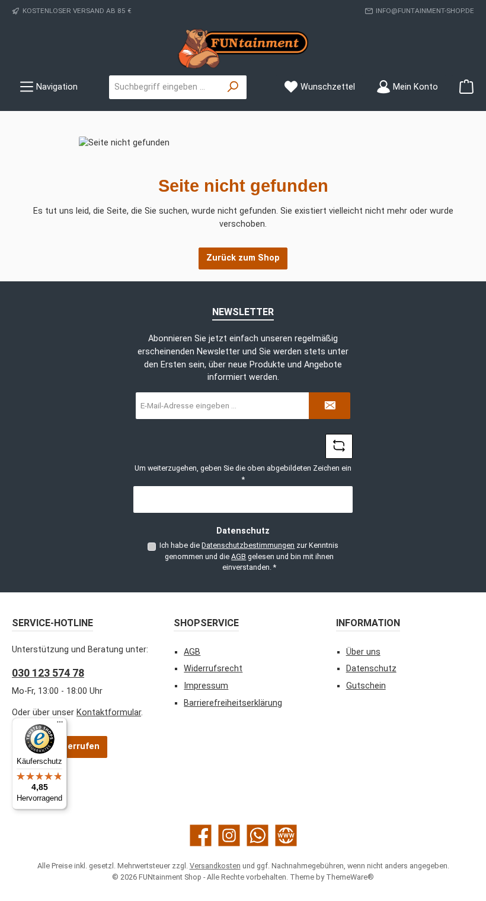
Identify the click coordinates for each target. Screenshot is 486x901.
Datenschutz (371, 669)
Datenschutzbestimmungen (248, 545)
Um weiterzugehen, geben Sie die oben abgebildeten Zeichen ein (243, 474)
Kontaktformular (108, 713)
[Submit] (329, 405)
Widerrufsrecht (213, 669)
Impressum (206, 686)
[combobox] (164, 87)
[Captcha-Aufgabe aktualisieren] (339, 446)
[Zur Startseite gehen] (243, 48)
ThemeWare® (350, 877)
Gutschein (366, 686)
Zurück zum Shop (243, 258)
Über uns (363, 652)
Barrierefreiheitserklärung (233, 703)
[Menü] (60, 725)
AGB (238, 556)
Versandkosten (215, 865)
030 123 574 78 (48, 673)
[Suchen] (233, 87)
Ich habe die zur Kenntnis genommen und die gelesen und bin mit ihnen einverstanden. (248, 556)
